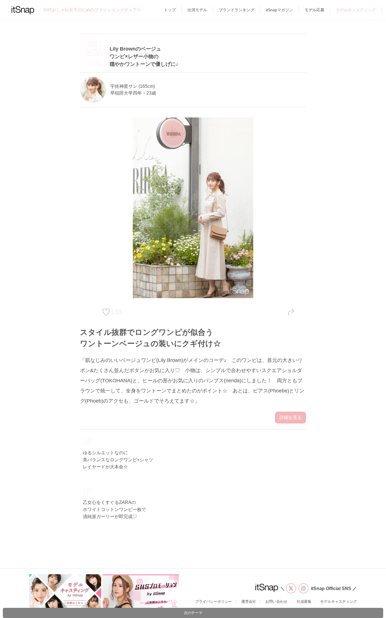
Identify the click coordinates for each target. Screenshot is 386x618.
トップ (170, 10)
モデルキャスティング (356, 10)
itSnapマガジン (279, 10)
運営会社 (248, 601)
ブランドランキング (236, 10)
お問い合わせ (276, 601)
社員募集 (304, 601)
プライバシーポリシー (213, 601)
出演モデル (197, 10)
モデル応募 (314, 10)
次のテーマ (193, 613)
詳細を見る (290, 417)
